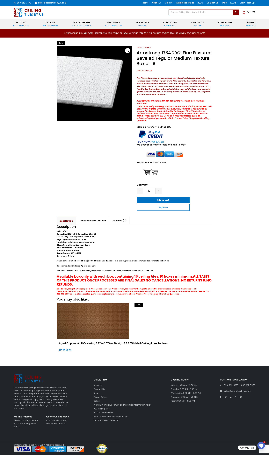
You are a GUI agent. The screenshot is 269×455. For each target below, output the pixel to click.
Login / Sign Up (247, 2)
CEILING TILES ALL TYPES (82, 33)
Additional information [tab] (93, 220)
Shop (224, 2)
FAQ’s (233, 2)
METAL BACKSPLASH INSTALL (107, 420)
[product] (235, 12)
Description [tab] (66, 221)
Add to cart (163, 200)
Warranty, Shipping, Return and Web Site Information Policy (122, 404)
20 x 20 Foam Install (103, 412)
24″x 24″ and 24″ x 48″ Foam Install (110, 416)
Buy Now (163, 207)
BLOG (200, 2)
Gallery (168, 2)
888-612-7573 (24, 2)
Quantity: (142, 184)
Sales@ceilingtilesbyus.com (52, 2)
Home (145, 2)
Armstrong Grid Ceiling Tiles (110, 33)
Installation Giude (185, 2)
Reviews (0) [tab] (120, 220)
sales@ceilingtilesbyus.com (237, 391)
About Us (156, 2)
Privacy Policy (100, 397)
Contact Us (212, 2)
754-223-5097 (231, 385)
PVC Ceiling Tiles (102, 408)
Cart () (251, 12)
